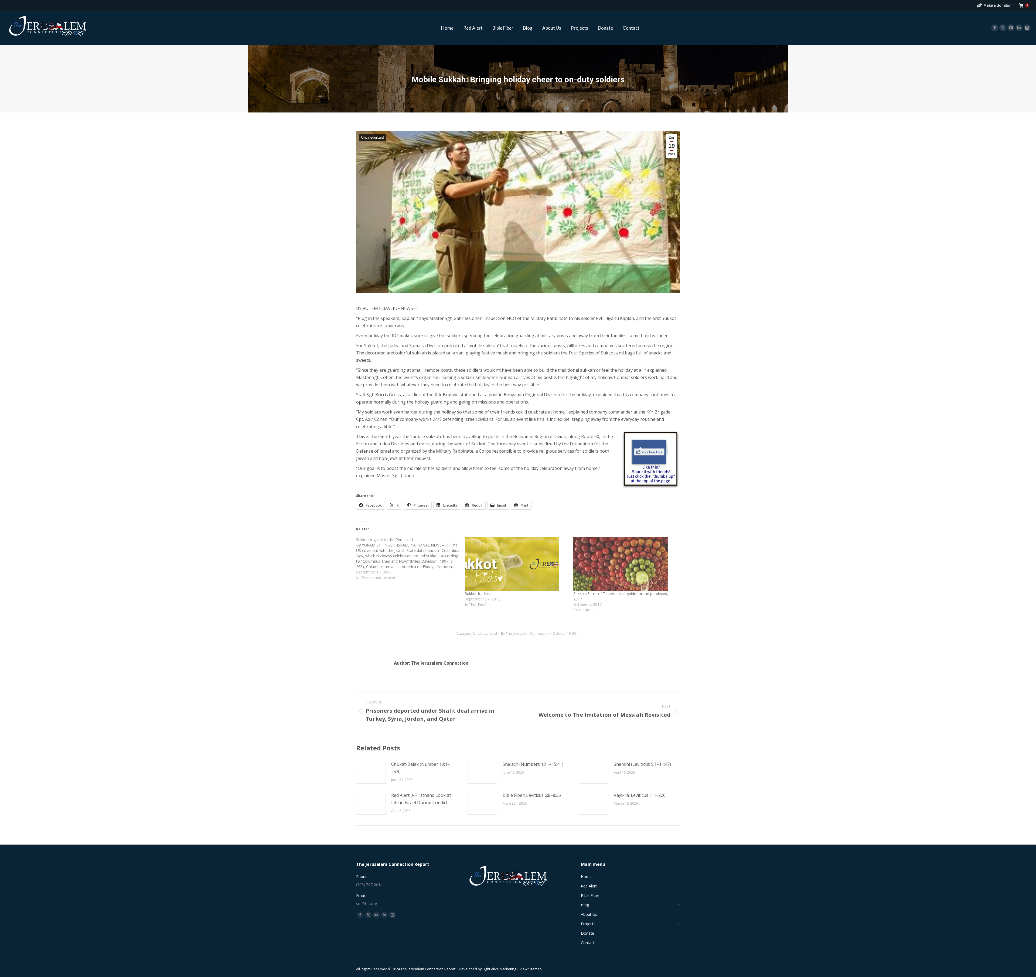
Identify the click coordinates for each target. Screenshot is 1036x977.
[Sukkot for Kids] (516, 564)
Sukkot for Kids (478, 593)
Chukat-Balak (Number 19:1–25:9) (420, 767)
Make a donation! (998, 5)
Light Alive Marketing (499, 968)
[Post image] (371, 773)
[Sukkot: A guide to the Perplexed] (410, 558)
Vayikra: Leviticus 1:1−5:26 (640, 795)
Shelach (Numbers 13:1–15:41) (533, 764)
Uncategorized (372, 137)
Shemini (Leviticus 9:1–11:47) (642, 764)
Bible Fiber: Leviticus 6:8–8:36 (532, 795)
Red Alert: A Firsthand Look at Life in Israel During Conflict (421, 798)
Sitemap (535, 968)
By (525, 633)
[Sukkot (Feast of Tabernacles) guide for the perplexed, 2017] (625, 564)
